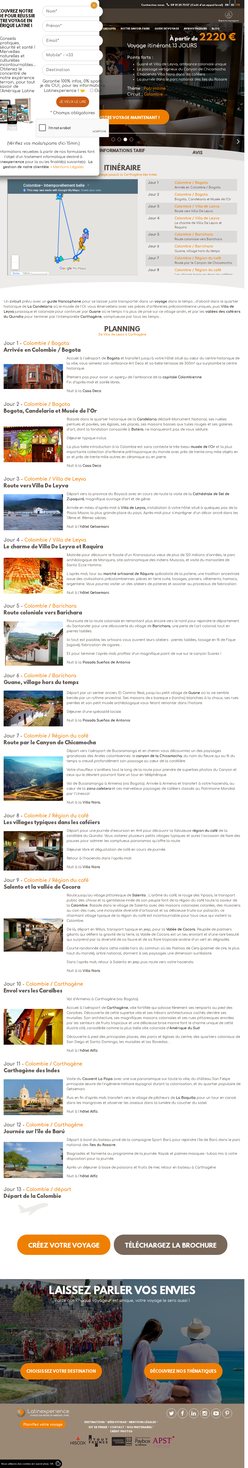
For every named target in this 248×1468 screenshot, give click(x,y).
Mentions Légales (68, 167)
